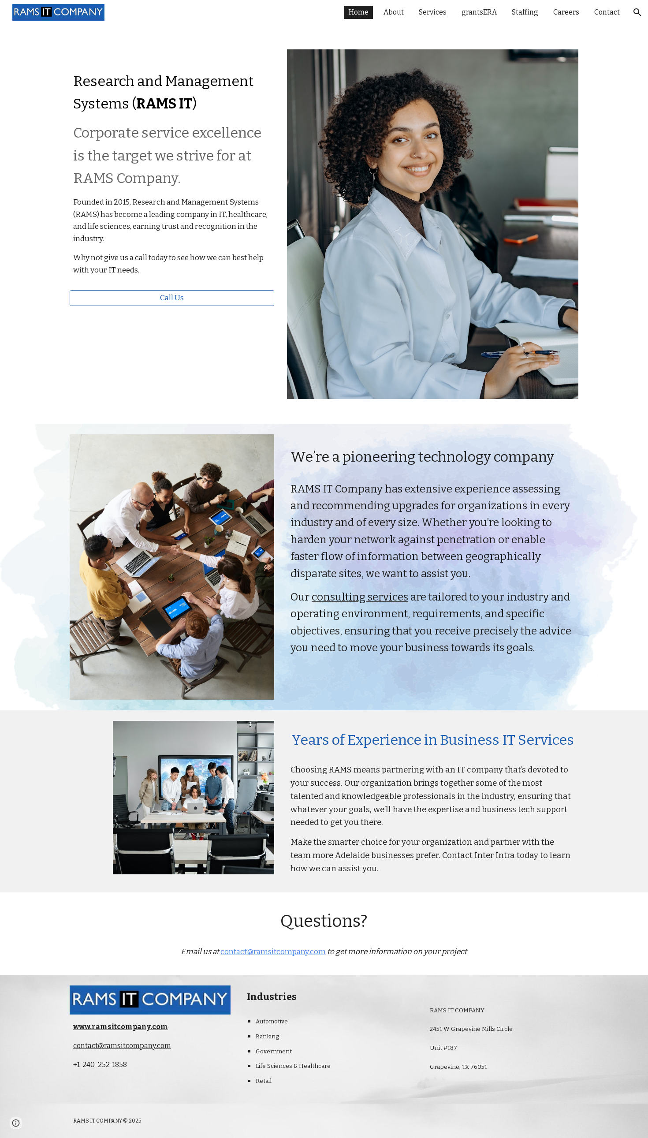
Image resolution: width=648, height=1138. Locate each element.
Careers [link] (566, 12)
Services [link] (433, 12)
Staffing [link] (525, 12)
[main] (172, 169)
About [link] (394, 12)
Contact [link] (607, 12)
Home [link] (359, 12)
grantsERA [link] (479, 12)
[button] (637, 12)
